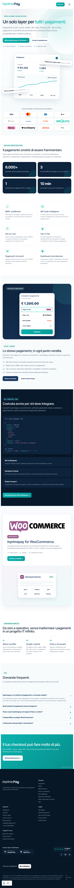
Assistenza (6, 810)
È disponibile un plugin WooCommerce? (18, 717)
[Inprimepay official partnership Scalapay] (24, 866)
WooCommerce (42, 789)
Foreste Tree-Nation (8, 839)
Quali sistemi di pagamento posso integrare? (20, 706)
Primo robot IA (7, 836)
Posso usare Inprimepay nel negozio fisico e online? (23, 712)
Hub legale (41, 810)
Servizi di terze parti (44, 815)
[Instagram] (65, 854)
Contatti (5, 812)
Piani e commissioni (44, 791)
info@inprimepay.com (9, 823)
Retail (40, 786)
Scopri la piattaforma (39, 40)
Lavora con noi (7, 818)
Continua (37, 332)
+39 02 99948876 (8, 825)
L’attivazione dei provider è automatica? (18, 723)
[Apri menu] (69, 4)
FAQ (39, 802)
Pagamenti (41, 783)
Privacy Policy (42, 818)
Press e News (7, 815)
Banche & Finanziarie (44, 796)
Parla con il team (10, 378)
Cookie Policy (42, 820)
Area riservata (7, 820)
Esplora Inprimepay (28, 378)
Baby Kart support (8, 833)
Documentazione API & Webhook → (17, 495)
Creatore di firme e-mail (66, 767)
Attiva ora (60, 4)
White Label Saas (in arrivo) (46, 799)
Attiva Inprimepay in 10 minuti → (16, 40)
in (69, 854)
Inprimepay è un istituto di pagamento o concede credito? (25, 695)
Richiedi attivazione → (13, 758)
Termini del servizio (44, 812)
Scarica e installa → (16, 558)
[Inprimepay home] (11, 4)
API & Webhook (42, 794)
